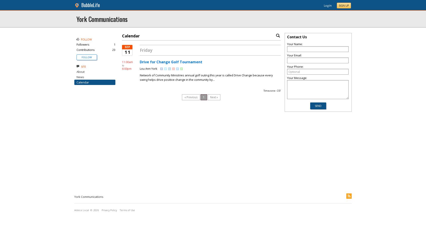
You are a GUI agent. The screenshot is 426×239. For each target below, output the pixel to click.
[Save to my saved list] (181, 69)
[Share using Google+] (173, 69)
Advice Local (81, 210)
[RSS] (349, 196)
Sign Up (344, 6)
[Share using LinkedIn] (169, 69)
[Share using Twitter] (165, 69)
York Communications (102, 19)
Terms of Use (127, 210)
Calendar (83, 82)
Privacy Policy (109, 210)
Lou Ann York (148, 69)
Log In (328, 6)
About (81, 72)
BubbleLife (90, 5)
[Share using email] (177, 69)
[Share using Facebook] (161, 69)
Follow (87, 57)
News (80, 77)
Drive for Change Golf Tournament (171, 62)
